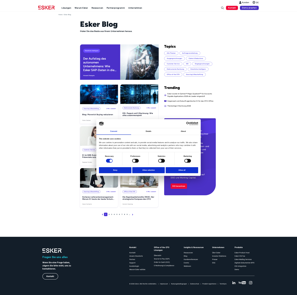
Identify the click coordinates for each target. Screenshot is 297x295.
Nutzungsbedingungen (179, 284)
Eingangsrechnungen (202, 64)
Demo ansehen (249, 7)
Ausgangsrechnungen (174, 58)
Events (186, 263)
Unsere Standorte (136, 256)
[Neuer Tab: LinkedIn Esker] (234, 283)
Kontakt (232, 7)
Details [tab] (148, 131)
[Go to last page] (138, 214)
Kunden (245, 2)
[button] (256, 3)
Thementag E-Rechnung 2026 (179, 106)
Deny (115, 170)
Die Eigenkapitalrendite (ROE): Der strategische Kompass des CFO (138, 198)
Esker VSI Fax (240, 256)
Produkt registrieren (209, 284)
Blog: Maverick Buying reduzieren (97, 115)
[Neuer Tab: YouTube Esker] (242, 283)
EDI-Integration (240, 266)
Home (60, 14)
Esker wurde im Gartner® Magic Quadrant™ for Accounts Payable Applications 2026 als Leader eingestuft (189, 95)
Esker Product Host (242, 253)
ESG (213, 263)
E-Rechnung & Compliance (164, 265)
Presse (214, 259)
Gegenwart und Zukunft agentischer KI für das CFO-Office (190, 101)
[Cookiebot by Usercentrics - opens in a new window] (188, 123)
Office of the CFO (129, 191)
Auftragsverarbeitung (190, 53)
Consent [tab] (113, 131)
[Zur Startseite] (52, 250)
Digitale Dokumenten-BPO (245, 263)
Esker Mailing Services (243, 259)
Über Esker (216, 253)
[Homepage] (46, 8)
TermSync (223, 284)
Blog (185, 256)
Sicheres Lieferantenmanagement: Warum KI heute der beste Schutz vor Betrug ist (98, 198)
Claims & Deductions (196, 58)
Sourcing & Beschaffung (91, 108)
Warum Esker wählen (137, 269)
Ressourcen (188, 253)
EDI (187, 64)
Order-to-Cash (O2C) (162, 262)
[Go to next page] (133, 214)
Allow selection (148, 170)
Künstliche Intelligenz (91, 50)
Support (132, 263)
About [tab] (183, 131)
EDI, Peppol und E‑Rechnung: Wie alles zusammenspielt (138, 114)
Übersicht (157, 255)
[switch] (135, 161)
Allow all (181, 170)
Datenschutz (194, 284)
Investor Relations (219, 256)
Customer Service (89, 150)
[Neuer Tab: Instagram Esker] (251, 283)
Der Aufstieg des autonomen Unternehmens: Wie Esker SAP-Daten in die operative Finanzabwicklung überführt (98, 64)
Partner (132, 259)
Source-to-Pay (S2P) (162, 259)
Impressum (164, 284)
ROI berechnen (178, 186)
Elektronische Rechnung (131, 108)
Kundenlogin (134, 266)
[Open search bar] (222, 8)
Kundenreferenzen (191, 259)
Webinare (187, 266)
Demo (237, 269)
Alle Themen (171, 53)
